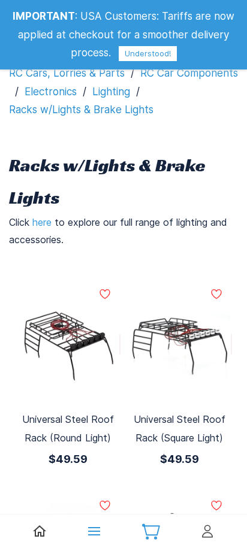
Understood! (148, 53)
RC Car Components (189, 73)
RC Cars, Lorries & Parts (67, 73)
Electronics (51, 92)
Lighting (111, 92)
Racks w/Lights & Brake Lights (81, 110)
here (42, 222)
